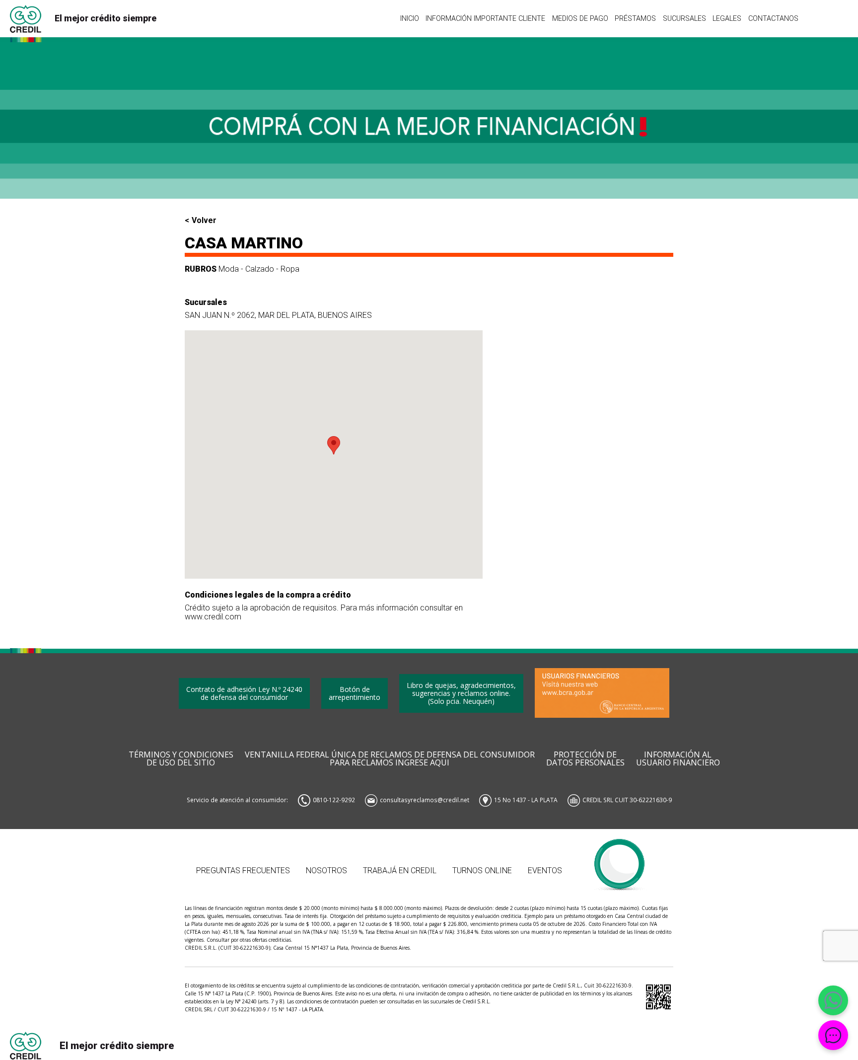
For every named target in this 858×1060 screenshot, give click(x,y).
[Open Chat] (833, 1035)
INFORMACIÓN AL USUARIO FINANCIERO (678, 759)
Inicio (409, 18)
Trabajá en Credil (399, 870)
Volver (204, 220)
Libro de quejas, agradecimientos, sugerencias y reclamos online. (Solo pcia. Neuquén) (461, 693)
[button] (333, 445)
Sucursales (684, 18)
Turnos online (482, 870)
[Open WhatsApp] (833, 1000)
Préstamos (635, 18)
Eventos (545, 870)
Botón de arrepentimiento (354, 693)
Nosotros (326, 870)
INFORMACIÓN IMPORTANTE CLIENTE (485, 18)
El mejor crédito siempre (105, 18)
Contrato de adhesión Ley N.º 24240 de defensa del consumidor (244, 693)
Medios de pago (580, 18)
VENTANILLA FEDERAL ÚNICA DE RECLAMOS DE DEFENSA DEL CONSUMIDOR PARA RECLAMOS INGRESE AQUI (390, 759)
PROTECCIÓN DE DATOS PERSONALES (585, 759)
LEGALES (727, 18)
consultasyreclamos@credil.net (424, 800)
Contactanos (773, 18)
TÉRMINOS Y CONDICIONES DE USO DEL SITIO (181, 759)
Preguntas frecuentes (243, 870)
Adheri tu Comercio (620, 859)
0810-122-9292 (334, 800)
